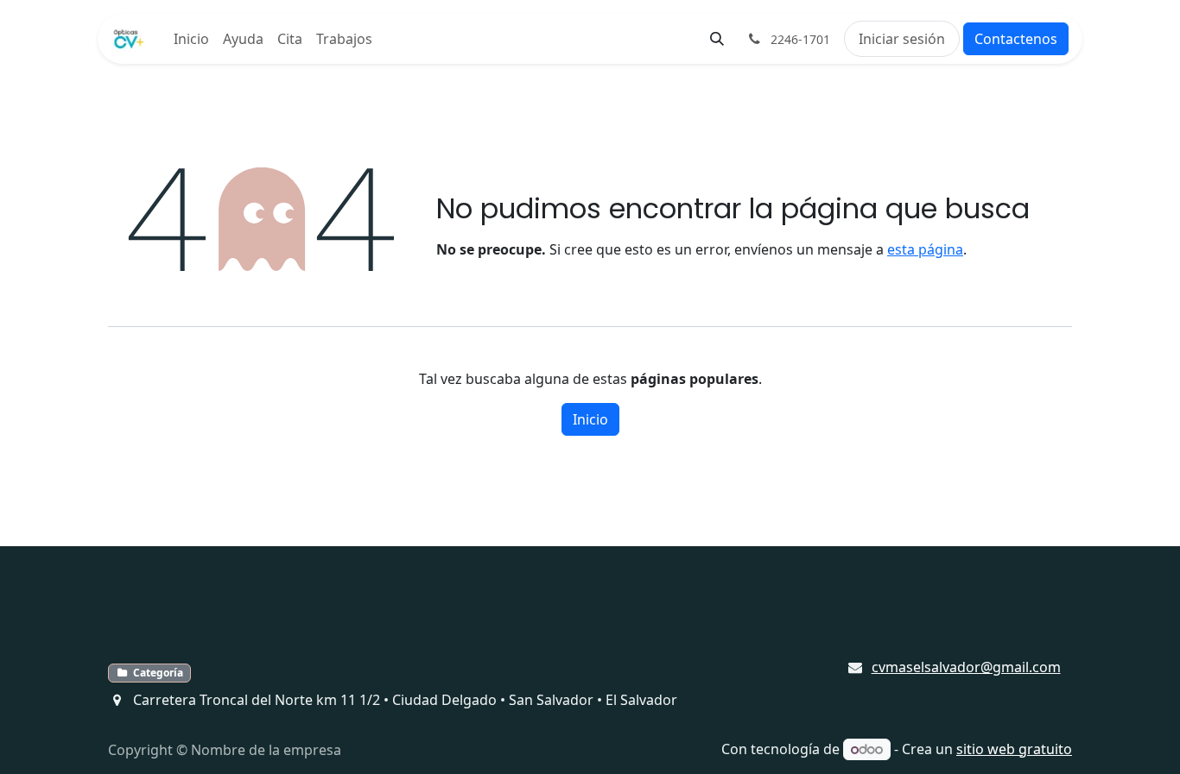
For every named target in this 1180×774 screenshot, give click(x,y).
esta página (925, 249)
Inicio (590, 419)
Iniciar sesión (902, 38)
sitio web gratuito (1014, 748)
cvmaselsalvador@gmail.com (966, 667)
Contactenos (1015, 38)
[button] (717, 39)
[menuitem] (191, 39)
